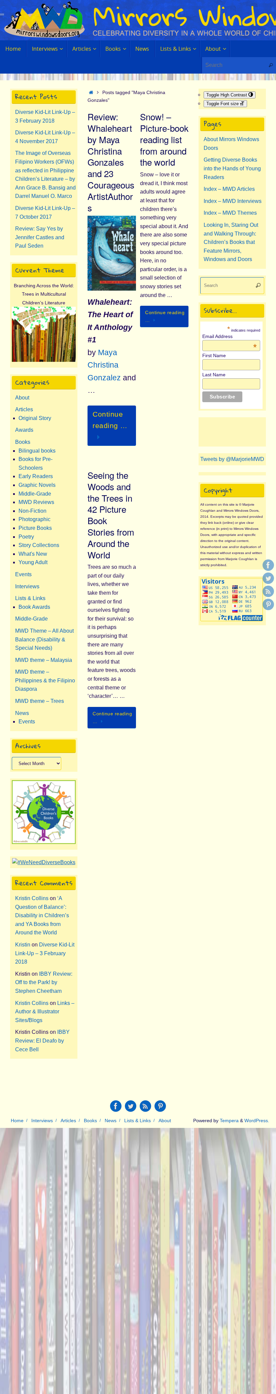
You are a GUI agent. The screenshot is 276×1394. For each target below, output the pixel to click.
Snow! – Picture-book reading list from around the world (164, 139)
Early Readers (36, 476)
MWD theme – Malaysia (43, 660)
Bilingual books (37, 451)
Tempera (229, 1120)
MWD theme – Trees (39, 701)
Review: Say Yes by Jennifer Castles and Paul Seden (39, 237)
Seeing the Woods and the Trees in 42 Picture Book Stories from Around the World (111, 515)
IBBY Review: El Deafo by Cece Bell (42, 1040)
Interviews (27, 586)
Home (17, 1120)
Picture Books (35, 528)
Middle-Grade (35, 494)
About (22, 397)
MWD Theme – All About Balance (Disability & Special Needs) (44, 639)
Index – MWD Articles (229, 189)
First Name (214, 355)
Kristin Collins (31, 898)
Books (22, 442)
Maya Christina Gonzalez (104, 365)
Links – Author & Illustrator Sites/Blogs (44, 1011)
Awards (24, 430)
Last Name (214, 374)
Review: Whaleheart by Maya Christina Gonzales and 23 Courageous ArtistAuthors (111, 161)
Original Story (35, 418)
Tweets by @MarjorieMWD (232, 459)
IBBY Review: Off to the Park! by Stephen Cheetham (43, 982)
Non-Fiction (32, 511)
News (22, 713)
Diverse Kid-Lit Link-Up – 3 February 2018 (44, 953)
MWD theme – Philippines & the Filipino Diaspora (45, 680)
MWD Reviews (36, 502)
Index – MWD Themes (230, 213)
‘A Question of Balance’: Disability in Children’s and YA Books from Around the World (42, 915)
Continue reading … (110, 419)
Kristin (22, 944)
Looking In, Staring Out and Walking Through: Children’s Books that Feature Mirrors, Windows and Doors (231, 242)
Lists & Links (30, 598)
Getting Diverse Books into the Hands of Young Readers (232, 168)
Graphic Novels (37, 485)
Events (23, 574)
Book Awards (34, 607)
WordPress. (256, 1120)
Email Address (229, 336)
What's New (33, 554)
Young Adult (33, 562)
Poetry (26, 537)
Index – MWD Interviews (233, 201)
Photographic (34, 519)
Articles (24, 409)
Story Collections (39, 545)
